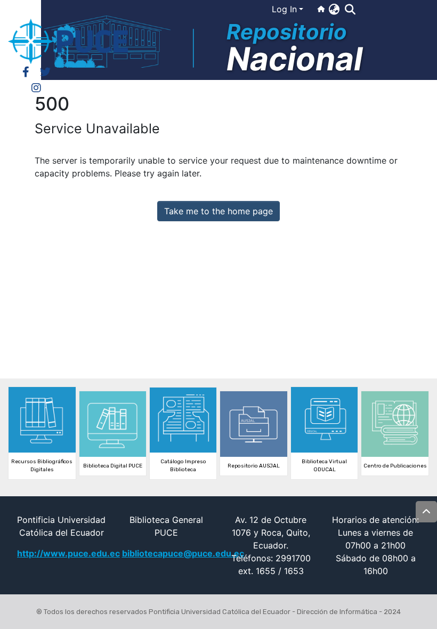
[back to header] (426, 511)
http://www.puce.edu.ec (68, 553)
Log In (284, 9)
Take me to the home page (218, 211)
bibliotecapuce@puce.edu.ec (183, 553)
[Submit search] (350, 10)
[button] (334, 9)
